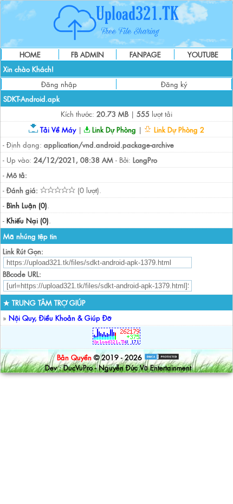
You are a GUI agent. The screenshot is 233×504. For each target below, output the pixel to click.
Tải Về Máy (57, 129)
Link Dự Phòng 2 (178, 129)
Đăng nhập (59, 84)
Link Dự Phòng (113, 129)
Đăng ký (174, 84)
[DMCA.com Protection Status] (161, 357)
